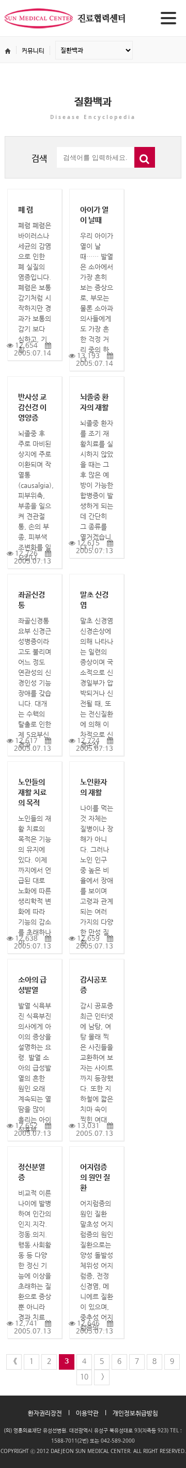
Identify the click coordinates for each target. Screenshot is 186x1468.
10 (84, 1377)
